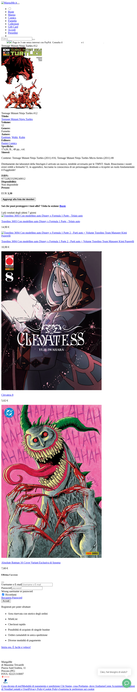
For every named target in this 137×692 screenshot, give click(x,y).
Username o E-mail (11, 584)
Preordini (13, 32)
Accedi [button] (12, 29)
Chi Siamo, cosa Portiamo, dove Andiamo (83, 686)
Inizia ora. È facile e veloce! (16, 647)
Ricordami (10, 594)
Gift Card (13, 26)
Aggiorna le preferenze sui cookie (76, 689)
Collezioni (13, 23)
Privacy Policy (36, 689)
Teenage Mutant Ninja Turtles (17, 119)
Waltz (15, 137)
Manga (11, 14)
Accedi (6, 601)
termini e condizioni (93, 42)
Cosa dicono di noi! (11, 686)
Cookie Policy (51, 689)
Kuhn (22, 137)
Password (6, 588)
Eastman (5, 137)
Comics (12, 17)
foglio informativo (72, 42)
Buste (11, 11)
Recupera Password (11, 597)
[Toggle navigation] (18, 3)
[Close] (2, 582)
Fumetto (12, 20)
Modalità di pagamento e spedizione (41, 686)
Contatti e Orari (20, 689)
